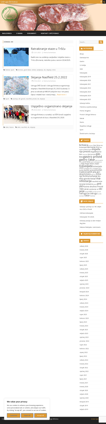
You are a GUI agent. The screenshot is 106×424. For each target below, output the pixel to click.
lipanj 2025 (83, 265)
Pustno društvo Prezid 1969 (91, 187)
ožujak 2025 (84, 276)
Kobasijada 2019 (85, 77)
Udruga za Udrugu (88, 193)
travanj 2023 (84, 326)
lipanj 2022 (83, 356)
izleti (18, 127)
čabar (87, 195)
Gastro (82, 61)
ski (45, 70)
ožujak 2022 (84, 368)
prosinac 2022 (84, 341)
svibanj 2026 (84, 246)
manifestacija (90, 180)
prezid (34, 99)
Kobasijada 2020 (85, 80)
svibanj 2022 (84, 360)
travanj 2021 (84, 383)
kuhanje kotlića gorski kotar (90, 177)
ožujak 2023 (84, 330)
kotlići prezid (90, 170)
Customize (13, 415)
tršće (54, 70)
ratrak (34, 70)
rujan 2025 (83, 257)
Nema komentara (50, 52)
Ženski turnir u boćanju (87, 133)
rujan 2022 (83, 345)
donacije (84, 154)
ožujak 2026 (84, 254)
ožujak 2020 (84, 390)
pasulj (95, 184)
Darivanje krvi (84, 58)
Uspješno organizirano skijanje (51, 106)
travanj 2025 (84, 273)
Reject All (27, 415)
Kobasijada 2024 (85, 96)
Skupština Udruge (85, 126)
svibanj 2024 (84, 303)
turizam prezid (96, 191)
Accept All (40, 415)
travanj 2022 (84, 364)
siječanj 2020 (84, 398)
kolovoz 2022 (84, 349)
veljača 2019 (84, 409)
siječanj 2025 (84, 284)
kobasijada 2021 (88, 168)
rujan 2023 (83, 314)
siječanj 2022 (84, 371)
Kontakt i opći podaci (50, 33)
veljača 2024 (84, 311)
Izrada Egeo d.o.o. (97, 419)
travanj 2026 (84, 250)
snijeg (86, 191)
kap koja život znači (90, 163)
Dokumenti (31, 33)
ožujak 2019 (84, 405)
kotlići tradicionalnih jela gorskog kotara (90, 172)
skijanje (48, 70)
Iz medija (83, 65)
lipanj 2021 (83, 379)
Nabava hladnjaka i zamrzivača (90, 227)
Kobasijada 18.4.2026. (87, 217)
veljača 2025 (84, 280)
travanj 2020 (84, 387)
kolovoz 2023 (84, 318)
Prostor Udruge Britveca (88, 115)
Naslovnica (7, 33)
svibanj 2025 (84, 269)
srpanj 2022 (84, 352)
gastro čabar (87, 159)
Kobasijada (83, 73)
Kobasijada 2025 (85, 99)
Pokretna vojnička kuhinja (88, 107)
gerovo (97, 160)
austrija (15, 99)
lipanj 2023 (83, 322)
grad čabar (27, 70)
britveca (83, 145)
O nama (19, 33)
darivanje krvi (93, 147)
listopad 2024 (84, 292)
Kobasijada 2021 (85, 84)
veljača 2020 (84, 394)
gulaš (92, 162)
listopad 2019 (84, 402)
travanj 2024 (84, 307)
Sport (12, 70)
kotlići (81, 170)
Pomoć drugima (85, 111)
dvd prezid (92, 154)
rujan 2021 (83, 375)
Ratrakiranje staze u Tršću (48, 49)
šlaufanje (92, 196)
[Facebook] (101, 1)
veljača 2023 (84, 333)
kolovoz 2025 (84, 261)
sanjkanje (40, 70)
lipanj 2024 (83, 299)
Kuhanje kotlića (85, 103)
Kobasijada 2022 (85, 88)
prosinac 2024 (84, 288)
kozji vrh (93, 174)
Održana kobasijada (86, 213)
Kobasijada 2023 (85, 92)
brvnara (20, 70)
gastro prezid (92, 157)
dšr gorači (22, 99)
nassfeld (29, 99)
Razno (11, 127)
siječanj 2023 (84, 337)
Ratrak (7, 70)
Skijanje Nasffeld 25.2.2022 (49, 77)
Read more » (62, 94)
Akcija (82, 54)
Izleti (7, 127)
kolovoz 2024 (84, 295)
